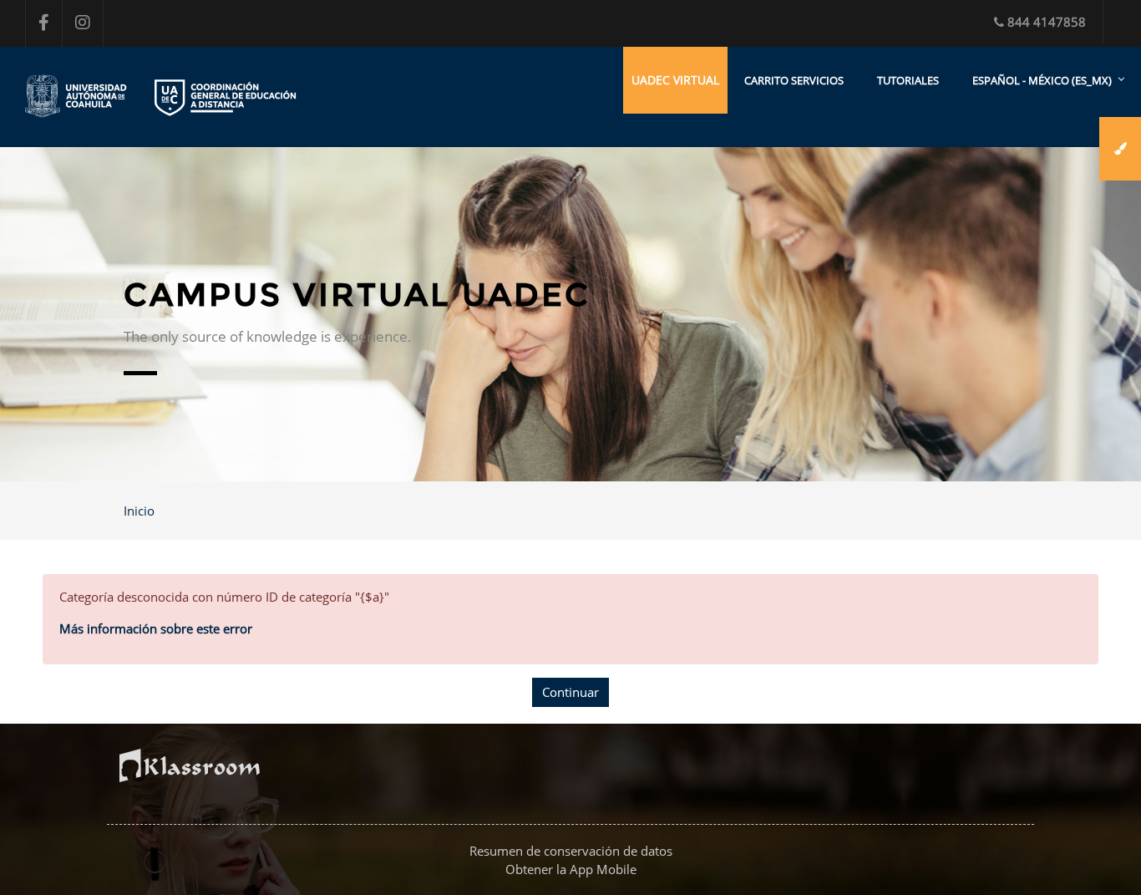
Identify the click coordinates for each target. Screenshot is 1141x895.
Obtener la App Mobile (570, 869)
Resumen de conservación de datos (570, 850)
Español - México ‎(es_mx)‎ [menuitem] (1042, 80)
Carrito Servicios (794, 80)
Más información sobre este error (155, 628)
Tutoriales (908, 80)
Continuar (570, 692)
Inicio (139, 510)
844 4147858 (1046, 21)
